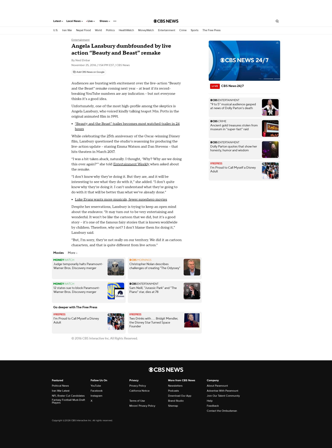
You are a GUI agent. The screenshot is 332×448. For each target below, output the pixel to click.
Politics (110, 30)
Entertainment (166, 30)
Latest (57, 21)
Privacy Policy (137, 385)
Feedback (213, 405)
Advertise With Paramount (222, 390)
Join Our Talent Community (223, 395)
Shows (104, 21)
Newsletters (175, 385)
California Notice (139, 390)
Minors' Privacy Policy (142, 405)
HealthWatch (126, 30)
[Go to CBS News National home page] (166, 21)
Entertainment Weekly (131, 164)
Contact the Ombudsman (222, 410)
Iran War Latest (61, 390)
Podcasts (173, 390)
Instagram (96, 395)
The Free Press (211, 30)
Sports (194, 30)
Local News (73, 21)
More (72, 253)
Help (210, 400)
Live (90, 21)
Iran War (67, 30)
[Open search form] (277, 21)
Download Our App (179, 395)
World (98, 30)
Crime (183, 30)
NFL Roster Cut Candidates (68, 395)
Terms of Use (137, 400)
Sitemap (173, 405)
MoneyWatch (146, 30)
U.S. (55, 30)
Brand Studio (176, 400)
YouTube (96, 385)
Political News (60, 385)
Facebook (97, 390)
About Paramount (217, 385)
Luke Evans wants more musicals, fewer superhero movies (121, 199)
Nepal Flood (83, 30)
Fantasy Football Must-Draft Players (68, 401)
